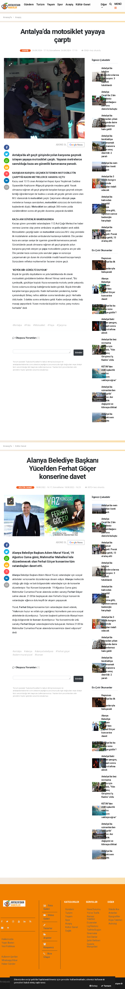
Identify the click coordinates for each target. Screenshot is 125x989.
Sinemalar (92, 933)
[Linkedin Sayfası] (26, 921)
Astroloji (113, 923)
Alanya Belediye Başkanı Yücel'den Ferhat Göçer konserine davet (108, 288)
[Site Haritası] (3, 927)
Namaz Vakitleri (91, 917)
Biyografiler (114, 916)
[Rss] (31, 921)
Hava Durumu (94, 909)
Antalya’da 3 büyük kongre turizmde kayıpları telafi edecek (108, 183)
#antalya (17, 651)
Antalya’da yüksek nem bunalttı (107, 417)
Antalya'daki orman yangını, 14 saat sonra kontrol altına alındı (109, 326)
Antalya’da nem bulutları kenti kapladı (109, 166)
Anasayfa (7, 17)
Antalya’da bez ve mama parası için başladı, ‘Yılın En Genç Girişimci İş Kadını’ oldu (109, 349)
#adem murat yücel (22, 654)
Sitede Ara (114, 909)
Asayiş (69, 4)
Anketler (113, 913)
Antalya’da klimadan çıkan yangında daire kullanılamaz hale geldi (109, 122)
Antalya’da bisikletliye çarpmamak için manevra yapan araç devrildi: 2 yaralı (108, 146)
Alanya (16, 575)
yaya (72, 198)
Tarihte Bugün (94, 929)
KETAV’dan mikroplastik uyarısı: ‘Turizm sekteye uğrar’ (108, 373)
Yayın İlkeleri (8, 942)
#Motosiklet (39, 325)
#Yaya (51, 325)
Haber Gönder (8, 964)
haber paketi (6, 985)
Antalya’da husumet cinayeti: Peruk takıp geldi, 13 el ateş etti (109, 234)
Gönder (78, 352)
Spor (60, 4)
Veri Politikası (8, 946)
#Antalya (17, 325)
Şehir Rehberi (93, 940)
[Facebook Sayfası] (3, 921)
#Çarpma (61, 325)
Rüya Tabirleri (115, 920)
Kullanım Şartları (10, 956)
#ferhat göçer (63, 651)
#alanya (28, 651)
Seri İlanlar (92, 937)
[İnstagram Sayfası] (14, 921)
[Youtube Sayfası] (20, 921)
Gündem (29, 4)
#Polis (27, 325)
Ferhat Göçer (75, 591)
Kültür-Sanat (83, 4)
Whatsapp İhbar (9, 960)
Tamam (107, 986)
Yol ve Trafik (93, 913)
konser (37, 619)
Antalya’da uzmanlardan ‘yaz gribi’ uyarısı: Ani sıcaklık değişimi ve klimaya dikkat (109, 397)
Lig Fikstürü (92, 926)
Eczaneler (92, 922)
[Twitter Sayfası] (8, 921)
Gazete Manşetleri (92, 945)
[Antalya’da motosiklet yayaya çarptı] (44, 98)
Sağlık (68, 930)
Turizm (40, 4)
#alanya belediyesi (44, 651)
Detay (94, 986)
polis (58, 227)
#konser (39, 654)
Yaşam (51, 4)
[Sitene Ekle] (9, 927)
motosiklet (36, 198)
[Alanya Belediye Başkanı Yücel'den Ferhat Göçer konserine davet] (44, 515)
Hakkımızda (7, 939)
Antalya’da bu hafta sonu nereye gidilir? (109, 309)
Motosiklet (38, 206)
